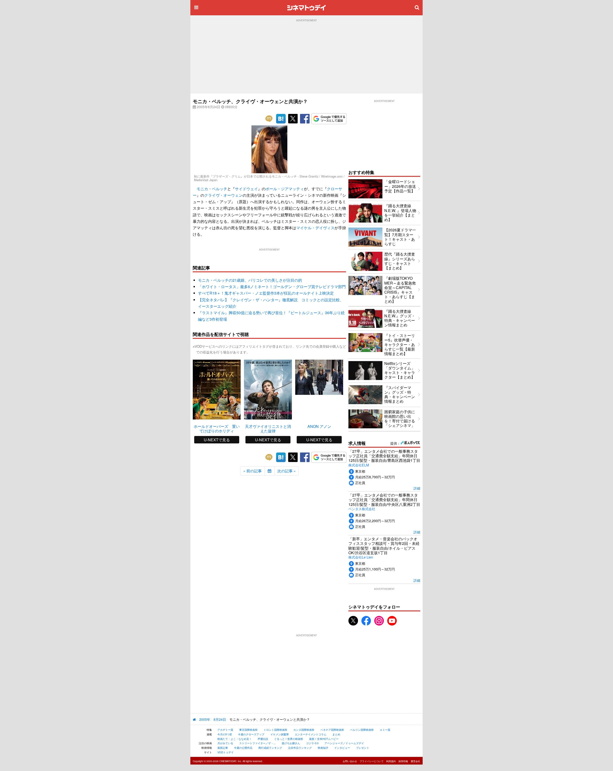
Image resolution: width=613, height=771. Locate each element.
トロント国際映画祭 (275, 730)
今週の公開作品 (243, 747)
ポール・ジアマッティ (285, 188)
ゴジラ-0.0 (312, 743)
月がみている (225, 743)
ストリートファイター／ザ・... (257, 743)
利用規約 (391, 761)
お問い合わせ (350, 761)
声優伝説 (263, 739)
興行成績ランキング (270, 747)
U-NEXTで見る (217, 439)
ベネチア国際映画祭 (332, 730)
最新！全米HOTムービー (324, 739)
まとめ (336, 734)
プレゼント (362, 747)
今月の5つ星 (224, 734)
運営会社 (415, 761)
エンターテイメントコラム (310, 734)
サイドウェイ (246, 188)
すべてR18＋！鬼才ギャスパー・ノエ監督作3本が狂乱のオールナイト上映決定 (266, 293)
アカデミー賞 (225, 730)
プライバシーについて (372, 761)
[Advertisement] (306, 57)
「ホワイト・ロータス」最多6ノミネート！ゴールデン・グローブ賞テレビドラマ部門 (272, 286)
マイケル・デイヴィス (315, 227)
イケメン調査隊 (279, 734)
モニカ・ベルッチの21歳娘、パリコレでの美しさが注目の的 (250, 280)
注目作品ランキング (300, 747)
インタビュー (342, 747)
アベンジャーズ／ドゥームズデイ (344, 743)
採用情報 (403, 761)
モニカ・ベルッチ (212, 188)
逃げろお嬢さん (291, 743)
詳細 (417, 488)
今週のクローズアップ (251, 734)
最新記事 (222, 747)
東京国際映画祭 (248, 730)
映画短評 (323, 747)
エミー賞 (385, 730)
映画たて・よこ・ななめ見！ (234, 739)
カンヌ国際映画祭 (303, 730)
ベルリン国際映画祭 (362, 730)
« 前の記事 (252, 471)
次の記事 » (286, 471)
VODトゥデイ (225, 752)
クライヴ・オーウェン (223, 195)
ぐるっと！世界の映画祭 (288, 739)
